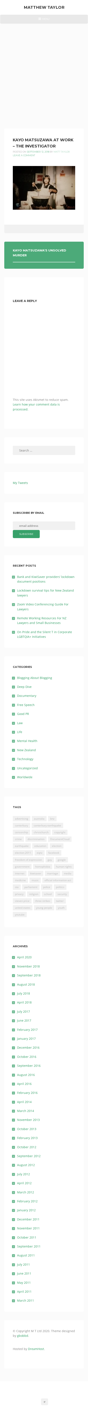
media (67, 873)
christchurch (41, 832)
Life (19, 732)
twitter (60, 901)
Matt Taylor (62, 151)
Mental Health (27, 741)
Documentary (26, 696)
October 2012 (26, 1147)
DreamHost (36, 1349)
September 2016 (29, 1066)
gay (50, 860)
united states (22, 908)
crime (18, 839)
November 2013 (28, 1120)
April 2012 (24, 1183)
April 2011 (24, 1291)
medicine (20, 880)
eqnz (40, 853)
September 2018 (29, 975)
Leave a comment (24, 155)
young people (44, 908)
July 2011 (23, 1264)
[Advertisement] (44, 70)
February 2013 (27, 1138)
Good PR (23, 714)
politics (60, 887)
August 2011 (26, 1255)
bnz (52, 818)
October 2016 (26, 1057)
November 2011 (28, 1228)
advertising (21, 818)
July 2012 (23, 1174)
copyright (59, 832)
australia (39, 818)
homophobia (42, 866)
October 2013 (26, 1129)
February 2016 (27, 1093)
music (35, 880)
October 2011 (26, 1237)
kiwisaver (35, 873)
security (62, 894)
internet (19, 873)
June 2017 (24, 1020)
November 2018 (28, 966)
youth (61, 908)
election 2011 (23, 853)
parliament (30, 887)
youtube (20, 914)
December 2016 (28, 1047)
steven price (22, 901)
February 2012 (27, 1201)
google (62, 860)
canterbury (21, 825)
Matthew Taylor (44, 7)
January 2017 (26, 1039)
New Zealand (26, 750)
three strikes (42, 901)
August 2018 (26, 984)
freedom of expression (28, 860)
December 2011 (28, 1219)
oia (17, 887)
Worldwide (24, 777)
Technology (25, 759)
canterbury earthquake (47, 825)
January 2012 (26, 1210)
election (56, 846)
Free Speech (26, 705)
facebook (53, 853)
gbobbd (22, 1336)
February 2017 (27, 1030)
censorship (21, 832)
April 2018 (24, 1002)
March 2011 (25, 1300)
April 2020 (24, 957)
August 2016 (26, 1075)
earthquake (22, 846)
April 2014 (24, 1102)
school (48, 894)
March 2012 (25, 1192)
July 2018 (23, 993)
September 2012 (29, 1156)
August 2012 (26, 1165)
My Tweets (20, 483)
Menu (44, 20)
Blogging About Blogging (34, 678)
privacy (19, 894)
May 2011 (24, 1283)
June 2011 (24, 1273)
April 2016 (24, 1084)
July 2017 (23, 1011)
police (46, 887)
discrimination (36, 839)
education (40, 846)
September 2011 (29, 1246)
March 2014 (25, 1111)
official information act (57, 880)
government (22, 866)
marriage (52, 873)
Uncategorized (27, 768)
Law (20, 723)
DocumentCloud (59, 839)
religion (33, 894)
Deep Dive (24, 687)
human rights (64, 866)
